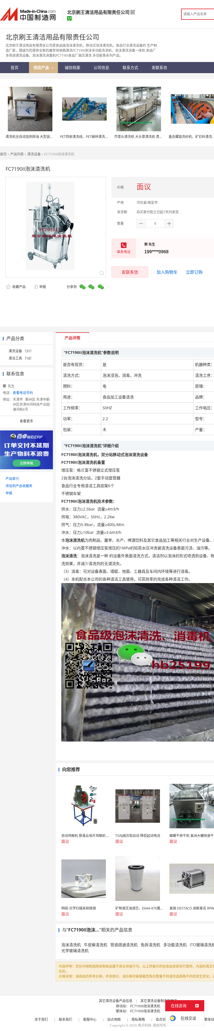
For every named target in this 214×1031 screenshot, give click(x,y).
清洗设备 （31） (21, 351)
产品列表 (17, 154)
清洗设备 (34, 154)
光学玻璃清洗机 (75, 950)
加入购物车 (167, 272)
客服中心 (89, 1019)
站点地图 (114, 1019)
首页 (3, 154)
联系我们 (65, 1019)
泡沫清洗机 (71, 944)
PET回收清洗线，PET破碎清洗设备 (86, 136)
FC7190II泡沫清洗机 (145, 1006)
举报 (42, 286)
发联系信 (129, 272)
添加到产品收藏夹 (19, 486)
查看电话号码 (23, 392)
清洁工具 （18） (21, 358)
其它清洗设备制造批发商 (158, 1000)
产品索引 (12, 478)
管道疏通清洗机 (124, 944)
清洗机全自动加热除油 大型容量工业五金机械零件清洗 (46, 136)
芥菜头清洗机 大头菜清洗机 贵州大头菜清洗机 (148, 136)
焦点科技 (144, 1025)
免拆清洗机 (150, 944)
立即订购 (194, 272)
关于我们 (41, 1019)
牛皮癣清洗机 (95, 944)
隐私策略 (138, 1019)
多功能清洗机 (175, 944)
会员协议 (162, 1019)
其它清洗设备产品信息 (115, 1000)
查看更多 (26, 421)
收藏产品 (18, 286)
